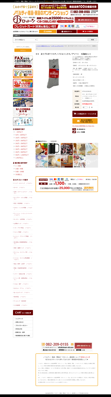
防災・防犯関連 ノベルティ (22, 203)
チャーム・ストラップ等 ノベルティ (23, 252)
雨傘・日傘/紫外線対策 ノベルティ (23, 268)
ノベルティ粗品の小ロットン (43, 46)
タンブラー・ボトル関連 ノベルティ (23, 198)
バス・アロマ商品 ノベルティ (22, 227)
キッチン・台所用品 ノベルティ (23, 219)
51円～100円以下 (21, 135)
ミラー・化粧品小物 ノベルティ (23, 274)
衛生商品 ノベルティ (20, 296)
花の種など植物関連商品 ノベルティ (23, 242)
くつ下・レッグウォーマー (57, 46)
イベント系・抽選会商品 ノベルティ (23, 278)
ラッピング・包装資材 (20, 301)
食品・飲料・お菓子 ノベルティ (23, 263)
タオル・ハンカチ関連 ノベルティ (23, 208)
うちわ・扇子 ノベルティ (21, 284)
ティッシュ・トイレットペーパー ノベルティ (23, 214)
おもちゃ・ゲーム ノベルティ (22, 288)
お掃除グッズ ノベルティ (21, 223)
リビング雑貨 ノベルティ (21, 232)
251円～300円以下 (21, 146)
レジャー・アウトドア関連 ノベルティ (23, 237)
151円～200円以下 (21, 140)
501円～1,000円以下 (22, 155)
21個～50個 (19, 169)
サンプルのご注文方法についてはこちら (83, 126)
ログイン (23, 50)
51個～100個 (19, 171)
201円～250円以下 (21, 143)
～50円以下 (19, 132)
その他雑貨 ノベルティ (20, 305)
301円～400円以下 (21, 149)
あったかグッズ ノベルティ (22, 292)
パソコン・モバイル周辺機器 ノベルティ (23, 258)
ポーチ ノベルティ (19, 187)
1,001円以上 (19, 158)
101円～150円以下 (21, 138)
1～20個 (18, 166)
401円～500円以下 (21, 152)
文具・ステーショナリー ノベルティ (23, 192)
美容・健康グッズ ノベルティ (22, 248)
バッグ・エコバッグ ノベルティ (23, 183)
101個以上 (18, 174)
